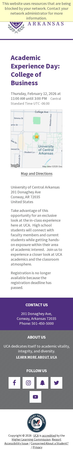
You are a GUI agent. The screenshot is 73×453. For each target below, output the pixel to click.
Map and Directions (36, 173)
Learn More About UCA (36, 357)
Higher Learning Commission (31, 439)
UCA (36, 435)
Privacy (37, 447)
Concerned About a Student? (50, 443)
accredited (49, 435)
